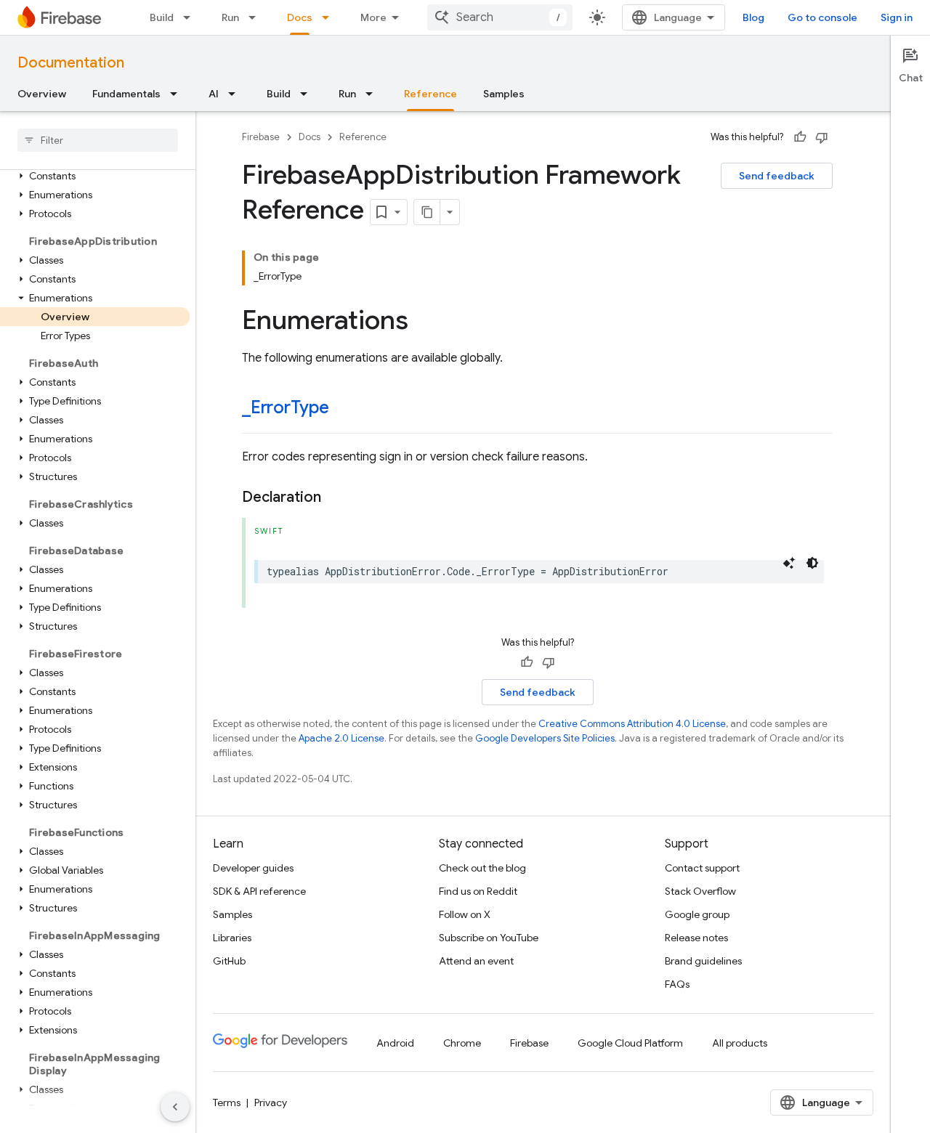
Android (395, 1042)
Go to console (822, 17)
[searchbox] (97, 140)
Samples (504, 93)
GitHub (229, 960)
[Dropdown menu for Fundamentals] (178, 93)
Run (230, 17)
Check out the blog (482, 867)
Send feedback (776, 175)
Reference (430, 93)
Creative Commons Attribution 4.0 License (632, 724)
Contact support (702, 867)
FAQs (677, 984)
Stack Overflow (700, 891)
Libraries (232, 937)
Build (162, 17)
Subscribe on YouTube (488, 937)
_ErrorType (285, 407)
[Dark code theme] (812, 562)
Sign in (897, 17)
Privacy (270, 1102)
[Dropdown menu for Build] (191, 17)
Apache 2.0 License (341, 738)
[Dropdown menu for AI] (236, 93)
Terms (226, 1102)
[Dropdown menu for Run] (256, 17)
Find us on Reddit (478, 891)
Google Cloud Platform (630, 1042)
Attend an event (476, 960)
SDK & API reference (259, 891)
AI (214, 93)
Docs (299, 17)
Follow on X (464, 914)
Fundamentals (126, 93)
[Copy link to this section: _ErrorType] (343, 409)
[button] (95, 175)
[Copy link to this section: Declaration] (335, 497)
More (373, 17)
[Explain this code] (789, 562)
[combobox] (500, 17)
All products (739, 1042)
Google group (697, 914)
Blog (753, 17)
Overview (41, 93)
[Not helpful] (822, 137)
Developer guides (253, 867)
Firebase (261, 137)
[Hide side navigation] (175, 1106)
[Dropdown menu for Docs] (329, 17)
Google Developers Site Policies (545, 738)
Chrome (462, 1042)
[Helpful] (800, 137)
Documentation (70, 63)
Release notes (696, 937)
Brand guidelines (703, 960)
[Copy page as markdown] (427, 212)
